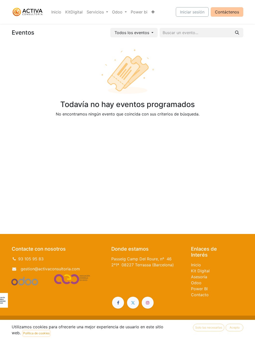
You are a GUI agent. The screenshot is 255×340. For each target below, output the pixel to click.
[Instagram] (148, 303)
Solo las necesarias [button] (208, 327)
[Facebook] (118, 303)
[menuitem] (56, 12)
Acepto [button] (235, 327)
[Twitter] (133, 303)
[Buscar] (237, 32)
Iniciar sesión (192, 11)
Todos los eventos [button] (132, 32)
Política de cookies (36, 333)
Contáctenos (227, 11)
